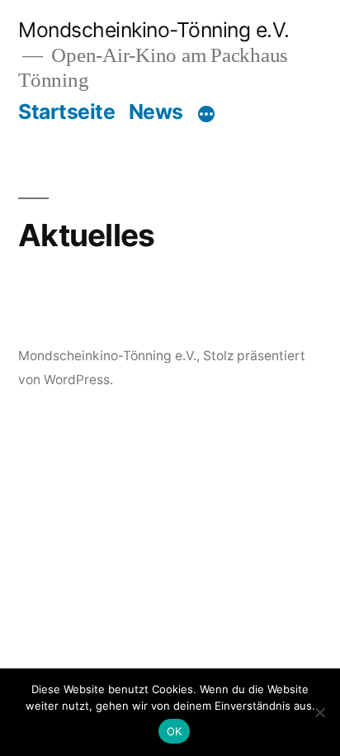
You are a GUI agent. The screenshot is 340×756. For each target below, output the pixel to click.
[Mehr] (206, 115)
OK (174, 731)
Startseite (66, 111)
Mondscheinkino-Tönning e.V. (154, 29)
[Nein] (319, 712)
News (156, 111)
